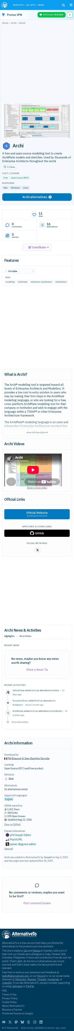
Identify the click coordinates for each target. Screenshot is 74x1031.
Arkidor (55, 690)
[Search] (63, 5)
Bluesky (31, 979)
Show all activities (20, 722)
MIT (26, 177)
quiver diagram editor (23, 844)
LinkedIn (7, 982)
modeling (10, 282)
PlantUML (16, 839)
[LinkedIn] (41, 1022)
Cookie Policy (9, 1002)
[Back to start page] (4, 5)
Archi (33, 690)
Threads (41, 979)
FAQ (4, 990)
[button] (9, 167)
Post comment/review (37, 903)
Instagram (53, 979)
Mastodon (20, 979)
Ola (25, 950)
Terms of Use (9, 994)
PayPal (30, 986)
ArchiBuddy (56, 711)
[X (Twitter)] (10, 1022)
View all (8, 848)
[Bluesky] (22, 1022)
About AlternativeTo (13, 1005)
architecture (60, 282)
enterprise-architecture (41, 282)
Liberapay (17, 986)
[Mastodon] (16, 1022)
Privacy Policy (9, 998)
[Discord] (4, 1022)
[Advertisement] (37, 65)
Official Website (37, 514)
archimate (22, 282)
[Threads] (28, 1022)
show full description (37, 432)
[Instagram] (34, 1022)
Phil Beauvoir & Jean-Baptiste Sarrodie (29, 758)
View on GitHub (12, 824)
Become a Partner (12, 1009)
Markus (37, 950)
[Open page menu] (71, 5)
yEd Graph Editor (20, 835)
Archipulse (18, 704)
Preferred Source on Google (17, 1013)
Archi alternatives (34, 197)
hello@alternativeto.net (15, 976)
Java (11, 778)
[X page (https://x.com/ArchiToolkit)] (37, 550)
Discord (41, 976)
